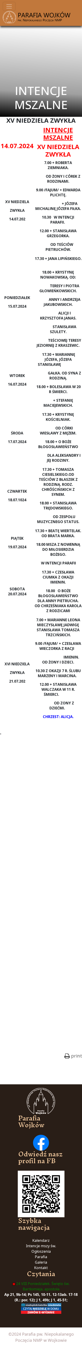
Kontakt (41, 1267)
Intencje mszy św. (41, 1245)
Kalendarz (41, 1240)
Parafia (41, 1256)
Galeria (41, 1262)
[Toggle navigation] (9, 6)
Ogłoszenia (41, 1251)
